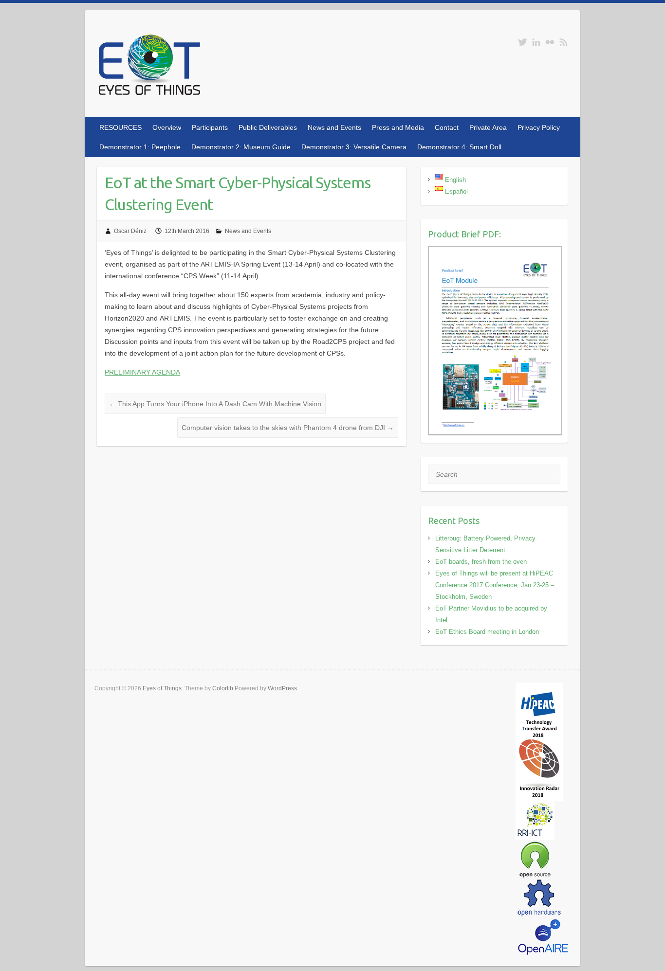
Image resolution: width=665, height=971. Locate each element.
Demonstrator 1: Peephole (140, 147)
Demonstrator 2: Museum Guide (241, 147)
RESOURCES (120, 127)
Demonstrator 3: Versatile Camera (353, 147)
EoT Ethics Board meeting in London (487, 631)
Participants (210, 127)
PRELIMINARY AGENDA (142, 372)
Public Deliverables (268, 127)
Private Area (488, 127)
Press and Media (398, 127)
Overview (166, 127)
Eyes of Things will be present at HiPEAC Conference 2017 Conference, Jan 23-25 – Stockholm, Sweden (494, 585)
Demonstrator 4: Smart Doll (459, 147)
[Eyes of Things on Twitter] (522, 42)
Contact (447, 127)
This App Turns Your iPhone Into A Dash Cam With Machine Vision (215, 404)
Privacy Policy (538, 127)
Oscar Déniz (130, 231)
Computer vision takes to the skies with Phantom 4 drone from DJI (288, 428)
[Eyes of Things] (148, 66)
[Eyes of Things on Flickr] (549, 42)
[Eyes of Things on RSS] (563, 42)
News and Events (334, 127)
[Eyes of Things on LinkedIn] (536, 42)
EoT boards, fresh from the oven (481, 561)
